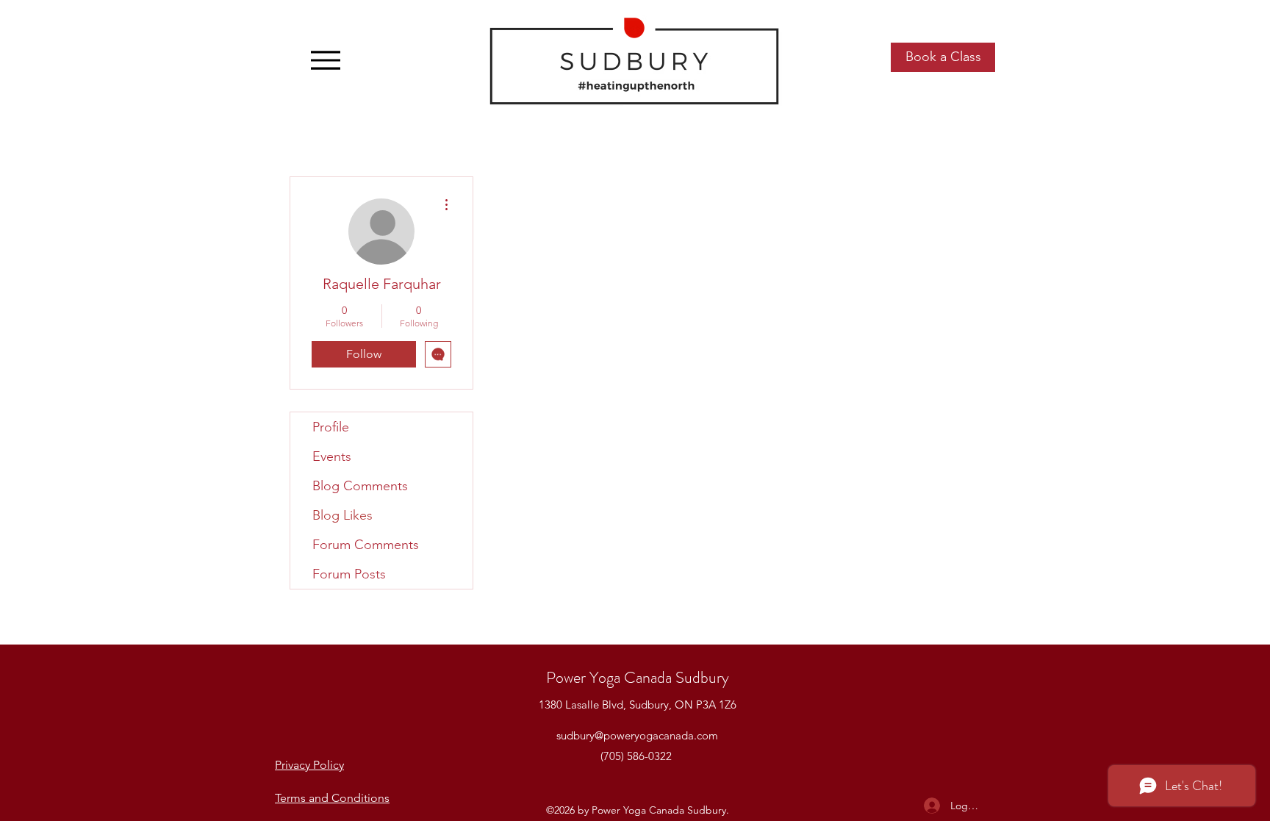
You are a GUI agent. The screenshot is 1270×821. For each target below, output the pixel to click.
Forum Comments (365, 545)
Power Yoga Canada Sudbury (637, 677)
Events (331, 456)
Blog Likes (342, 515)
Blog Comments (360, 486)
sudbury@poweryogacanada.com (637, 735)
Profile (330, 427)
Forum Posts (349, 574)
